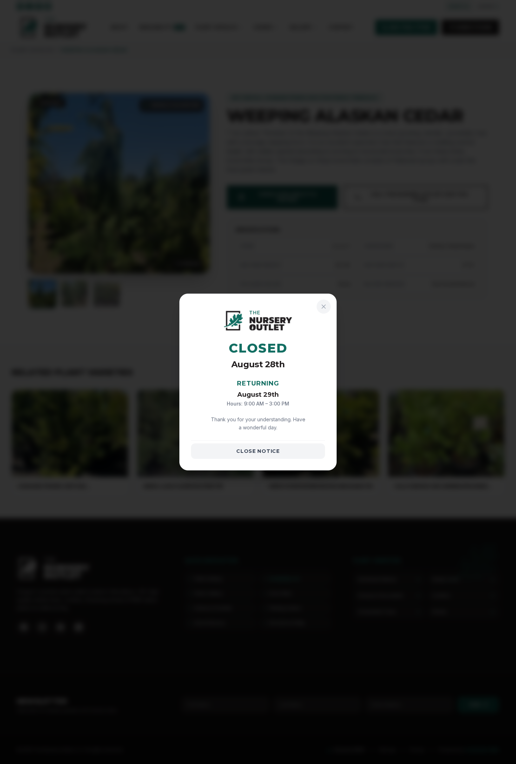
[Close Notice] (324, 307)
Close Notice (257, 451)
